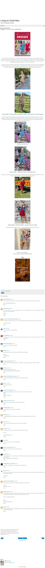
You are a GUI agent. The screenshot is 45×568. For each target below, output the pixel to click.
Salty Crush (29, 118)
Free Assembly (21, 64)
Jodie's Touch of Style (7, 390)
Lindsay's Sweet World (7, 361)
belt (29, 67)
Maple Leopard (6, 491)
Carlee (4, 328)
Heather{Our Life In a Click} (8, 463)
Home (22, 538)
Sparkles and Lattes (7, 400)
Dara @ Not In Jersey (7, 343)
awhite (4, 350)
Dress (9, 67)
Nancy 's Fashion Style (8, 447)
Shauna (4, 428)
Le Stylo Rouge (6, 355)
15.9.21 (12, 299)
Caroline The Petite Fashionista (9, 376)
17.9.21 (11, 491)
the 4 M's (5, 454)
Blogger (24, 566)
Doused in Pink (8, 323)
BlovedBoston (5, 338)
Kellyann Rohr (6, 308)
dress (14, 174)
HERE (7, 114)
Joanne (5, 383)
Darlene (4, 470)
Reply (4, 304)
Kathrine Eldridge (6, 299)
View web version (22, 540)
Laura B (5, 414)
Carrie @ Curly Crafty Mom (8, 481)
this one (10, 116)
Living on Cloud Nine (10, 20)
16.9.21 (14, 447)
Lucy (4, 421)
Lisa (4, 440)
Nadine (4, 506)
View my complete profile (9, 562)
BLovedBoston (6, 335)
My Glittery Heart (6, 407)
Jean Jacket (36, 227)
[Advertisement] (22, 10)
